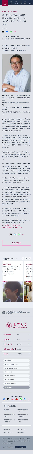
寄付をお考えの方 (11, 383)
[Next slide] (29, 258)
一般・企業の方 (10, 379)
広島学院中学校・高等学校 (10, 420)
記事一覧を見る (16, 243)
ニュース (10, 11)
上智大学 (7, 409)
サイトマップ (22, 429)
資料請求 (9, 387)
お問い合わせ (8, 429)
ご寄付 (21, 3)
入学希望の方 (10, 360)
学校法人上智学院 (9, 406)
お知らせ (15, 11)
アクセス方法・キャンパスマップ (11, 225)
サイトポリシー (8, 432)
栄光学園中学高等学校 (10, 415)
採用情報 (21, 432)
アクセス (16, 3)
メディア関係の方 (11, 375)
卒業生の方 (9, 372)
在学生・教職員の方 (11, 364)
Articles (4, 11)
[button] (23, 264)
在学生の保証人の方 (11, 368)
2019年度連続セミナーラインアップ (12, 227)
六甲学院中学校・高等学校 (23, 415)
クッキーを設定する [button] (8, 447)
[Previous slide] (22, 258)
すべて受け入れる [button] (20, 447)
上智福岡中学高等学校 (23, 420)
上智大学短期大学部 (23, 409)
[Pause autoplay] (26, 258)
